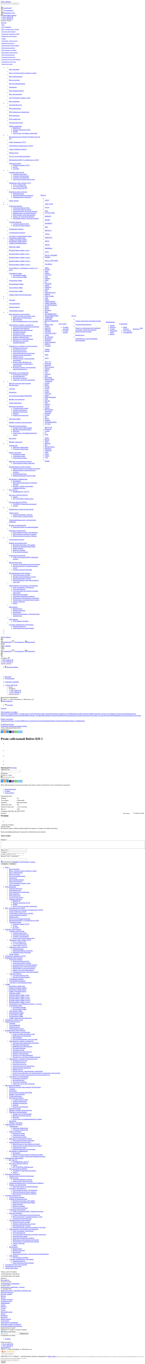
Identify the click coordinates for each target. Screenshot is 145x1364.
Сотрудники (5, 1321)
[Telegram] (21, 732)
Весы (2, 714)
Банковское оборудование (79, 714)
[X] (10, 732)
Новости (4, 1306)
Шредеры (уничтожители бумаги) (33, 721)
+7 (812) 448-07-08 (7, 17)
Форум (3, 1314)
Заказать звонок (6, 663)
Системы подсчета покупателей (101, 715)
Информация (5, 1303)
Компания (4, 1315)
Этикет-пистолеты (135, 715)
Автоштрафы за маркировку (10, 1283)
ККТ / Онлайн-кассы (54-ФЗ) (25, 714)
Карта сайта (52, 1356)
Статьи (3, 1308)
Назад (11, 687)
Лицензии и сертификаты (9, 1322)
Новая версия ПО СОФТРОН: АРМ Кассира (16, 1290)
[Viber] (13, 732)
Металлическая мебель (17, 715)
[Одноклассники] (5, 732)
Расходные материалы (67, 715)
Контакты (4, 1317)
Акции (3, 1298)
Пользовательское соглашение (11, 1324)
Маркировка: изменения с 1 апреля (12, 1287)
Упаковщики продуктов (120, 715)
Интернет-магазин (7, 1292)
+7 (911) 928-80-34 (7, 19)
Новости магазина (9, 1331)
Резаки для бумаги (15, 721)
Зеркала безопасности (118, 714)
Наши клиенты (6, 1319)
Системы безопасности (83, 715)
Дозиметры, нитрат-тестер (102, 714)
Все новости (5, 1280)
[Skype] (18, 732)
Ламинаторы (5, 721)
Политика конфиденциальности (11, 1326)
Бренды (3, 1296)
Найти (3, 1362)
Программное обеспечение (51, 715)
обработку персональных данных (24, 862)
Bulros (15, 768)
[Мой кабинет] (2, 639)
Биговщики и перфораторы (75, 721)
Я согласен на (19, 862)
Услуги (3, 1310)
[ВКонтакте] (2, 732)
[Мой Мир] (7, 732)
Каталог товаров (6, 1294)
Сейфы (90, 714)
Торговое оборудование (43, 714)
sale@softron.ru (8, 701)
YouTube (10, 705)
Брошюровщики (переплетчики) (55, 721)
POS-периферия (9, 714)
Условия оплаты (6, 1301)
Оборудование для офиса (33, 715)
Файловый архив (6, 1312)
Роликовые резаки (7, 726)
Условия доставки (7, 1299)
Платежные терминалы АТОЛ (61, 714)
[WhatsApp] (16, 732)
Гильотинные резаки (20, 726)
